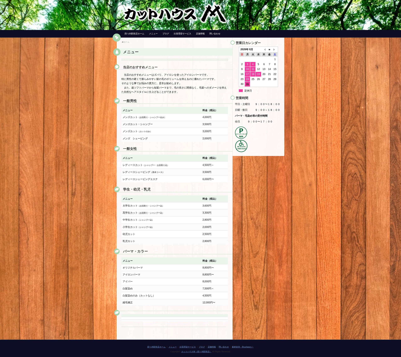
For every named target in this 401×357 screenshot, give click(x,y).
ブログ (165, 33)
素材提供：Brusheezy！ (243, 347)
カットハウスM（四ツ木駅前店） (196, 351)
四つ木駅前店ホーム (134, 33)
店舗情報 (200, 33)
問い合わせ (214, 33)
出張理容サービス (182, 33)
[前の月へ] (264, 49)
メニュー (153, 33)
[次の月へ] (275, 49)
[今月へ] (269, 49)
